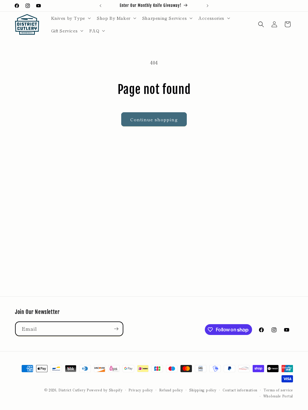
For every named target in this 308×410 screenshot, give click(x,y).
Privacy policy (140, 389)
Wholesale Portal (278, 395)
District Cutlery (71, 389)
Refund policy (171, 389)
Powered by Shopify (105, 389)
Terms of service (278, 389)
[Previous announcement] (100, 5)
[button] (70, 18)
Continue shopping (154, 119)
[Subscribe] (116, 328)
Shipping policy (203, 389)
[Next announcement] (207, 5)
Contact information (240, 389)
